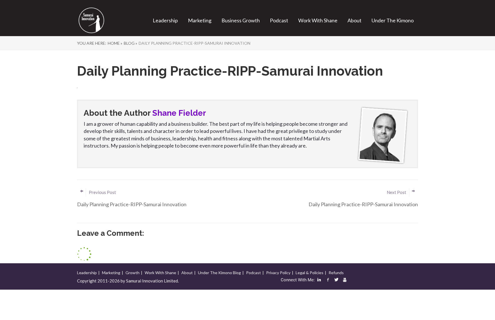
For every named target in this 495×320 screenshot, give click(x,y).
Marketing (199, 20)
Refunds (336, 272)
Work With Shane (317, 20)
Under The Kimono (393, 20)
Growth (132, 272)
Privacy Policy (278, 272)
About (354, 20)
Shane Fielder (179, 113)
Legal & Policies (309, 272)
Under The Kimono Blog (219, 272)
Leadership (165, 20)
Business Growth (240, 20)
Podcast (279, 20)
